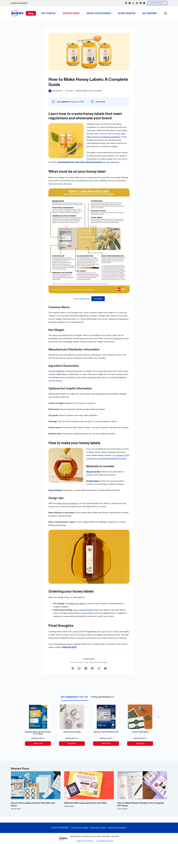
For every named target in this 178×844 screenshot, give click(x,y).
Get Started (48, 13)
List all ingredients (56, 371)
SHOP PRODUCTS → (157, 3)
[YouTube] (144, 3)
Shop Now (72, 743)
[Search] (165, 13)
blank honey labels (77, 603)
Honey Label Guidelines (81, 299)
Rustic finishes (54, 490)
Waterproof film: (93, 471)
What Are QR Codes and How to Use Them (85, 803)
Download (98, 299)
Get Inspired (149, 13)
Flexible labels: (93, 481)
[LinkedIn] (140, 3)
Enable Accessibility (19, 3)
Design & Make (71, 13)
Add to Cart (38, 743)
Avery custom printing (83, 610)
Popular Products (102, 697)
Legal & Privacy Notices (84, 841)
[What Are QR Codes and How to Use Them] (89, 785)
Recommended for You (74, 697)
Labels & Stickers (95, 91)
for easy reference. (89, 162)
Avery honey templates (67, 503)
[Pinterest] (137, 3)
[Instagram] (130, 3)
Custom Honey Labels (79, 828)
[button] (158, 717)
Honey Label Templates (118, 828)
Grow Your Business (98, 13)
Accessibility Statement (104, 841)
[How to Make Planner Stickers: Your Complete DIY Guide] (142, 785)
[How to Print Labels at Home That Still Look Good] (36, 785)
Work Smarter (126, 13)
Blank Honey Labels (98, 828)
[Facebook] (126, 3)
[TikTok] (133, 3)
